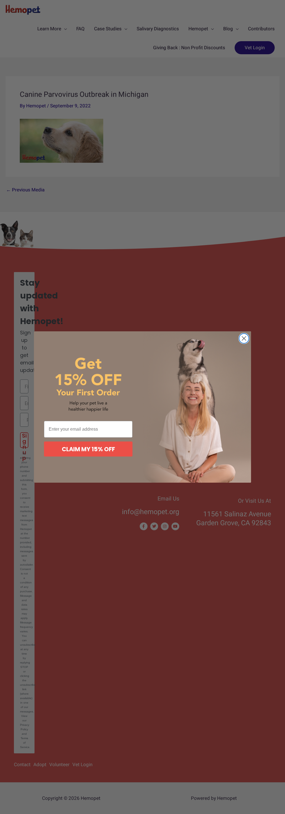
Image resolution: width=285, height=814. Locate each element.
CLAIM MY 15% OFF (88, 449)
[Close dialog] (244, 338)
